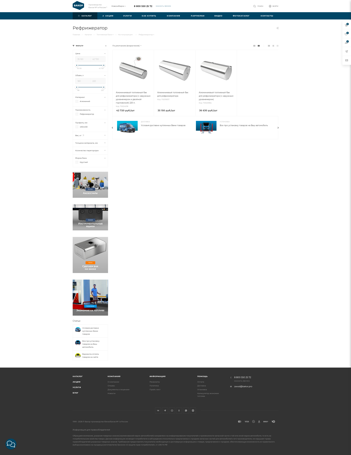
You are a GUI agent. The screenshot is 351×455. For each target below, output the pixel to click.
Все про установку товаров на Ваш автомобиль (244, 125)
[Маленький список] (254, 45)
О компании (113, 382)
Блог (75, 393)
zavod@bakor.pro (243, 386)
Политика (154, 386)
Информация (158, 376)
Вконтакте (158, 410)
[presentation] (112, 127)
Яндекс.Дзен (193, 410)
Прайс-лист (155, 389)
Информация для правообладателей (91, 430)
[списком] (273, 45)
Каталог (78, 376)
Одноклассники (179, 410)
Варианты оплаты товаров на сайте (90, 355)
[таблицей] (277, 45)
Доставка (201, 386)
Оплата (200, 382)
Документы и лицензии (118, 389)
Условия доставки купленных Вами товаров (163, 125)
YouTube (172, 410)
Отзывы (111, 386)
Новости (111, 393)
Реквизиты (155, 382)
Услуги (77, 387)
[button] (10, 444)
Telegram (165, 410)
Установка (202, 389)
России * (103, 7)
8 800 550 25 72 (143, 6)
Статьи (76, 321)
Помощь (202, 376)
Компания (114, 376)
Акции (76, 382)
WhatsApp (186, 410)
